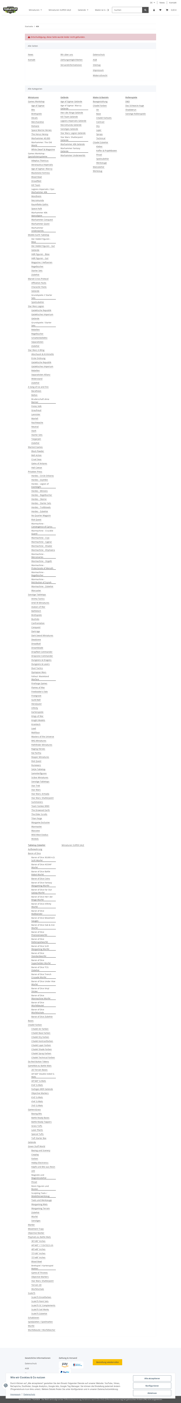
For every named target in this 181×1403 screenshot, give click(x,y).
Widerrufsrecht (100, 75)
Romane (35, 126)
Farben (34, 1158)
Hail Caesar (36, 467)
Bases (31, 1020)
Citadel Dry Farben (40, 1037)
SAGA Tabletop (38, 769)
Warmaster (36, 826)
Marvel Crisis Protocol (38, 278)
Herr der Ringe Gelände (72, 112)
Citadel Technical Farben (43, 1057)
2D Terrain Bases (39, 1069)
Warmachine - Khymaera (43, 550)
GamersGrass (34, 1109)
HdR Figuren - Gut (39, 258)
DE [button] (151, 2)
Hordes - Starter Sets (41, 503)
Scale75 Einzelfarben (41, 1297)
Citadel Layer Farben (41, 1045)
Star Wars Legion (36, 306)
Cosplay (35, 1154)
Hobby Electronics (39, 1162)
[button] (154, 10)
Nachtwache (37, 422)
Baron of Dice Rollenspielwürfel (39, 940)
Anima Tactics (38, 598)
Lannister (35, 414)
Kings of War (37, 716)
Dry (98, 126)
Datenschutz (29, 1394)
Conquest (35, 627)
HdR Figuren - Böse (40, 254)
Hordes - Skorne (39, 499)
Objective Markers (40, 1093)
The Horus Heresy (39, 134)
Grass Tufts (36, 1126)
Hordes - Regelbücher (41, 495)
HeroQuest (36, 703)
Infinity (34, 708)
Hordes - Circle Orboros (42, 475)
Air (97, 109)
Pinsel (99, 154)
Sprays (99, 134)
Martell (34, 418)
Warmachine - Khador (41, 546)
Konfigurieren (152, 1386)
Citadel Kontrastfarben (42, 1041)
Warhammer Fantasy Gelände (70, 150)
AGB (95, 59)
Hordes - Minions (39, 491)
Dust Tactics (37, 668)
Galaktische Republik (41, 310)
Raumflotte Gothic (39, 204)
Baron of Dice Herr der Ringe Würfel (42, 898)
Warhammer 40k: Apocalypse (39, 214)
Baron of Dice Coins (40, 878)
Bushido (35, 619)
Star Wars (36, 789)
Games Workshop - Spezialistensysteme (37, 155)
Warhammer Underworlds (37, 229)
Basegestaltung (100, 101)
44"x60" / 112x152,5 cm (42, 1245)
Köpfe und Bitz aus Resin (43, 1166)
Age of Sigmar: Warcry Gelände (71, 107)
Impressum (15, 1394)
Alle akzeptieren (152, 1378)
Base (98, 113)
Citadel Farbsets (104, 117)
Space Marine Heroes (41, 130)
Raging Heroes (38, 748)
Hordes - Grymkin (39, 479)
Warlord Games (35, 447)
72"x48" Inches (38, 1257)
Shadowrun (130, 109)
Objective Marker (36, 1233)
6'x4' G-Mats (37, 1085)
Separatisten (37, 342)
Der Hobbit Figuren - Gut (43, 246)
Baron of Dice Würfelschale (37, 1011)
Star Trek (35, 785)
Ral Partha (36, 753)
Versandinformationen (71, 65)
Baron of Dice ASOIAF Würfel (41, 866)
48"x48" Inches (38, 1249)
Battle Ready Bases (40, 1117)
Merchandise (37, 122)
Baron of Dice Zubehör (42, 1016)
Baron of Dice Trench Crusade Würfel (41, 976)
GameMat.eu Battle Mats (39, 1065)
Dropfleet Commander (41, 651)
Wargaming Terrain (40, 1208)
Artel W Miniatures (40, 602)
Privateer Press (35, 471)
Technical (100, 138)
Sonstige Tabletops (37, 594)
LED (33, 1170)
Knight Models (38, 720)
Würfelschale (37, 1289)
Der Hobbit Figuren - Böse (41, 240)
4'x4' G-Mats (37, 1101)
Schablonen (33, 1317)
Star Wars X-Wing (36, 350)
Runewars (36, 765)
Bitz (33, 109)
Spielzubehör (37, 302)
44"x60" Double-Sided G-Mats (43, 1075)
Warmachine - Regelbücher (38, 574)
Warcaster (36, 590)
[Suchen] (145, 10)
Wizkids (35, 838)
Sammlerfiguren (39, 773)
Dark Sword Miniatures (42, 635)
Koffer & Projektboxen (106, 150)
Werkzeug (97, 171)
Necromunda (37, 200)
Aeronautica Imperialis (42, 164)
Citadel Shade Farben (41, 1049)
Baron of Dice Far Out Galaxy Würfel (41, 891)
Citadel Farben (100, 105)
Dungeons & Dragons (41, 660)
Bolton (34, 395)
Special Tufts (37, 1134)
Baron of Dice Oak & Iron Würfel (43, 926)
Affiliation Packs (38, 282)
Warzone (35, 830)
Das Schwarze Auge (134, 105)
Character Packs (39, 287)
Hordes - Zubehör (39, 511)
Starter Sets (36, 270)
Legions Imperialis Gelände (73, 120)
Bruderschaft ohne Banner (40, 400)
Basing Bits (36, 1113)
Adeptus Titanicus (40, 160)
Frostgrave (36, 695)
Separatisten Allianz (40, 374)
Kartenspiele (37, 712)
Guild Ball (36, 699)
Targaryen (36, 439)
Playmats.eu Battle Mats (39, 1237)
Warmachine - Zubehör (42, 586)
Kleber (99, 146)
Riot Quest (36, 519)
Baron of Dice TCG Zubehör (40, 969)
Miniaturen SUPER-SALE (73, 845)
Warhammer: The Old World (41, 144)
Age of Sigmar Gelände (71, 101)
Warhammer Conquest (42, 219)
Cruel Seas (36, 459)
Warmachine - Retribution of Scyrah (41, 581)
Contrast (100, 122)
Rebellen (35, 329)
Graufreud (36, 410)
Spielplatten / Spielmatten (40, 1321)
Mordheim (36, 196)
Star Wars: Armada (40, 793)
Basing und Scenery (40, 1150)
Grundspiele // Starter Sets (41, 296)
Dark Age (35, 631)
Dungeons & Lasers (40, 664)
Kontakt (172, 2)
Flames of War (38, 687)
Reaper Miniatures (40, 757)
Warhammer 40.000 (40, 138)
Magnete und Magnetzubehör (39, 1176)
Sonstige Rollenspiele (135, 113)
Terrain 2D (36, 1285)
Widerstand (36, 378)
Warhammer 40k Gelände (73, 144)
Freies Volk (36, 406)
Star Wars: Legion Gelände (73, 133)
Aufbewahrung (35, 849)
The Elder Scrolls (39, 814)
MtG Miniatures (38, 740)
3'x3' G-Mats (37, 1105)
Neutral (35, 426)
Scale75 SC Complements (43, 1305)
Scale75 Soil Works (40, 1309)
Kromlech (35, 724)
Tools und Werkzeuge (41, 1200)
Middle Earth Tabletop (38, 235)
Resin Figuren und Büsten (40, 1187)
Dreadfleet (36, 181)
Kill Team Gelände (69, 116)
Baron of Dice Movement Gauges (43, 919)
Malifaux (35, 732)
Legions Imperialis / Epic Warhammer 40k (42, 190)
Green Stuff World (36, 1146)
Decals (34, 117)
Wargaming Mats (39, 1204)
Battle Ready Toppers (41, 1121)
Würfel (34, 1216)
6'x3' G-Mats (37, 1097)
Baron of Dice (34, 853)
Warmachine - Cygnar (41, 541)
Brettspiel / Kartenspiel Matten (42, 1267)
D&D (127, 101)
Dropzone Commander (42, 656)
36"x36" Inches (38, 1241)
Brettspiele (36, 113)
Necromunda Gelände (71, 125)
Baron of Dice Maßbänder (37, 912)
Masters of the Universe (42, 736)
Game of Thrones (39, 1272)
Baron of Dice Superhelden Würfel (41, 961)
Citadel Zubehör (100, 142)
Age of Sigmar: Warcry (41, 168)
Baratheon (36, 391)
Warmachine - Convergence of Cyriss (41, 525)
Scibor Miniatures (39, 777)
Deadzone (36, 639)
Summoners (37, 802)
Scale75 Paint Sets (40, 1301)
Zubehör (35, 274)
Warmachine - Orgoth (41, 561)
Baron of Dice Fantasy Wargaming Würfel (41, 884)
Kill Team (35, 185)
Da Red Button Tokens (38, 1061)
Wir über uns (67, 54)
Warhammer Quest (40, 223)
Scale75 (31, 1293)
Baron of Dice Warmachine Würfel (40, 997)
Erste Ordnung (38, 358)
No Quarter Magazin (41, 515)
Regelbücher (37, 266)
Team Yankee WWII (40, 806)
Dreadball (36, 643)
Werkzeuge (101, 162)
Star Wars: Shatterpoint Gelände (72, 138)
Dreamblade (37, 647)
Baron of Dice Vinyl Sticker (40, 990)
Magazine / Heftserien (41, 262)
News (162, 2)
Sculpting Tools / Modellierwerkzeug (40, 1194)
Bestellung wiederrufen (107, 1362)
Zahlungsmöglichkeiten (72, 59)
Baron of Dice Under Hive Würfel (43, 983)
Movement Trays (36, 1228)
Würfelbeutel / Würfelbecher (41, 1330)
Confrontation (38, 623)
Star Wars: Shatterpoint (42, 798)
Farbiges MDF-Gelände (42, 1089)
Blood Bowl (36, 177)
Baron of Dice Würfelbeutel (37, 1004)
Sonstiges (35, 1220)
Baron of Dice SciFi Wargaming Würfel (40, 947)
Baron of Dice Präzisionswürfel (39, 933)
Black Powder (37, 451)
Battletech (36, 611)
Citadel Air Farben (40, 1029)
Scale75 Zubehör (39, 1313)
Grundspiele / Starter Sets (41, 324)
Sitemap (97, 65)
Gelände (35, 250)
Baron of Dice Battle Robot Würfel (40, 873)
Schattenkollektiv (39, 337)
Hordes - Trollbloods (41, 507)
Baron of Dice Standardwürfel (38, 954)
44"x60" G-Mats (38, 1081)
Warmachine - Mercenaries (38, 555)
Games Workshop (36, 101)
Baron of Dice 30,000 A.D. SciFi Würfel (43, 859)
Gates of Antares (39, 463)
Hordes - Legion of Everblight (40, 485)
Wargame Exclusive (40, 822)
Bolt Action (36, 455)
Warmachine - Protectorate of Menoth (42, 567)
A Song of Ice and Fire (38, 387)
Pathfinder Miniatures (41, 744)
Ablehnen (152, 1393)
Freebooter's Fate (39, 691)
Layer (98, 130)
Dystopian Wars (38, 672)
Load (33, 728)
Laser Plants (37, 1130)
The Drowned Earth (40, 810)
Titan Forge (36, 818)
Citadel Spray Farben (41, 1053)
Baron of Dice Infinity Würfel (41, 905)
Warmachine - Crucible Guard (42, 532)
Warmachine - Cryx (40, 537)
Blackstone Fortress (40, 172)
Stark (33, 430)
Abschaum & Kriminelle (42, 354)
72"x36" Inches (38, 1253)
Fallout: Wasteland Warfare (40, 678)
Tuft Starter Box (38, 1138)
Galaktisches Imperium (42, 314)
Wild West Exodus (39, 834)
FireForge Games (39, 683)
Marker (31, 1224)
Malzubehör (98, 167)
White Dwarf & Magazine (43, 149)
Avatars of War (38, 606)
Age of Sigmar (38, 105)
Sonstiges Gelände (69, 129)
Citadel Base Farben (40, 1033)
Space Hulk (36, 208)
